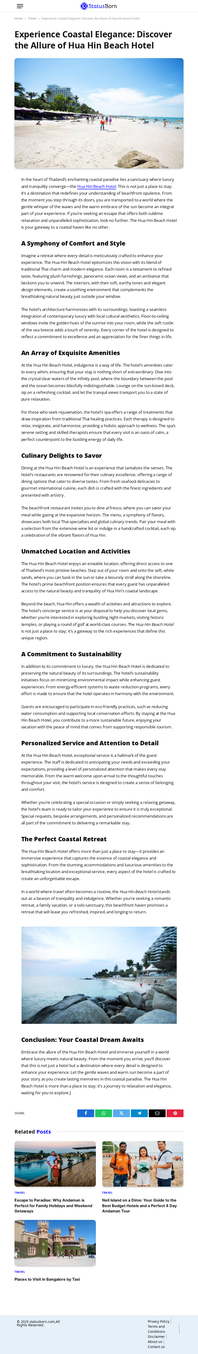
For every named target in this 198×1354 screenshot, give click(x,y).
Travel (32, 18)
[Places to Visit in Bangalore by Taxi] (55, 1243)
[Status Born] (99, 6)
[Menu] (20, 6)
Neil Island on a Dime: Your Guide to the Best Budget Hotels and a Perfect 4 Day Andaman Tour (139, 1205)
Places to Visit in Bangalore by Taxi (47, 1279)
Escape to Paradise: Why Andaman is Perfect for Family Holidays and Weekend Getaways (53, 1205)
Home (18, 18)
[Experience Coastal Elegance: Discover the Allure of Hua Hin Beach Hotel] (99, 113)
